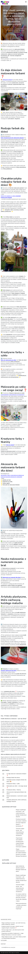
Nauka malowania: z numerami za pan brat (17, 796)
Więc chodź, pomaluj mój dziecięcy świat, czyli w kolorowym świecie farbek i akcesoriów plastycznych (15, 30)
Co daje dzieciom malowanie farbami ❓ (16, 774)
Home (14, 27)
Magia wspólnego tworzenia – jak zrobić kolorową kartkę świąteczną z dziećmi (13, 923)
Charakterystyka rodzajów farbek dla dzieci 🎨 (16, 780)
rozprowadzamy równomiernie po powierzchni (12, 394)
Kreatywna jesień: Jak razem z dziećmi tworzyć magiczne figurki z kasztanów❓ (12, 927)
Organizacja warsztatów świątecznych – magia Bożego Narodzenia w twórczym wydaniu (12, 934)
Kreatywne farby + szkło (13, 783)
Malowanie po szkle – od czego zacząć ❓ (17, 787)
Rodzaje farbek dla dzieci (13, 777)
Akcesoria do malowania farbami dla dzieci (16, 793)
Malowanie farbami (7, 79)
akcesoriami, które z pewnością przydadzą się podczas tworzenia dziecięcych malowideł (12, 476)
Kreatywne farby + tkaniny (14, 790)
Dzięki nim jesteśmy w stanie (11, 196)
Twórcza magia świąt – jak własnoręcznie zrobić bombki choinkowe (13, 930)
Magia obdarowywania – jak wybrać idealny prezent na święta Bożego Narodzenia (14, 937)
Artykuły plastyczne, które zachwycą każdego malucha (16, 800)
